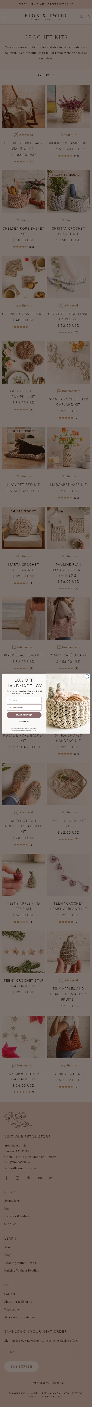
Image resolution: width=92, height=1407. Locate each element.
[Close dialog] (87, 676)
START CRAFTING (24, 715)
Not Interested (24, 721)
